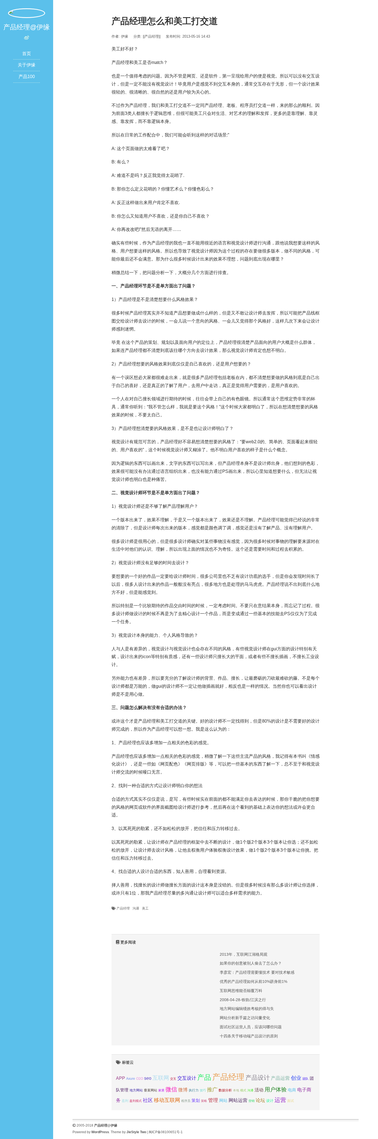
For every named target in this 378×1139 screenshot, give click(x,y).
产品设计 (257, 1077)
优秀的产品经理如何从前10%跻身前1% (253, 981)
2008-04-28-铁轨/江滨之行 (243, 1000)
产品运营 (280, 1078)
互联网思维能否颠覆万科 (241, 990)
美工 (145, 908)
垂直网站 (150, 1090)
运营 (280, 1100)
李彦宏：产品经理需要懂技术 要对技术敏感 (257, 972)
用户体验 (276, 1089)
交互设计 (186, 1078)
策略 (204, 1100)
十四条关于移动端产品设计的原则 (249, 1036)
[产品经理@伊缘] (26, 13)
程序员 (185, 1100)
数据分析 (225, 1090)
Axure (130, 1079)
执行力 (194, 1090)
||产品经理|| (151, 36)
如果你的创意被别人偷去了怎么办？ (251, 963)
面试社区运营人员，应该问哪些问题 (251, 1027)
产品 (204, 1077)
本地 (236, 1090)
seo (147, 1078)
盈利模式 (136, 1100)
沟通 (136, 908)
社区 (148, 1100)
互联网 (160, 1078)
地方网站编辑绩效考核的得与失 (247, 1008)
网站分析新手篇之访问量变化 (245, 1018)
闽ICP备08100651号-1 (166, 1132)
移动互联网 (167, 1100)
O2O (139, 1078)
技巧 (203, 1090)
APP (120, 1078)
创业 (296, 1078)
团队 (305, 1078)
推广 (212, 1089)
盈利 (125, 1100)
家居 (161, 1090)
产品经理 (123, 908)
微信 (171, 1089)
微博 (183, 1089)
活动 (259, 1090)
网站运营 (238, 1100)
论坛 (260, 1100)
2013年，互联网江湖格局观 (243, 954)
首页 (26, 53)
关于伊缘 (26, 65)
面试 (290, 1101)
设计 (269, 1101)
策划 (195, 1100)
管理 (213, 1100)
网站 (223, 1100)
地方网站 (136, 1090)
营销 (251, 1100)
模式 (243, 1090)
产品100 (27, 76)
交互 (173, 1078)
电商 (292, 1090)
